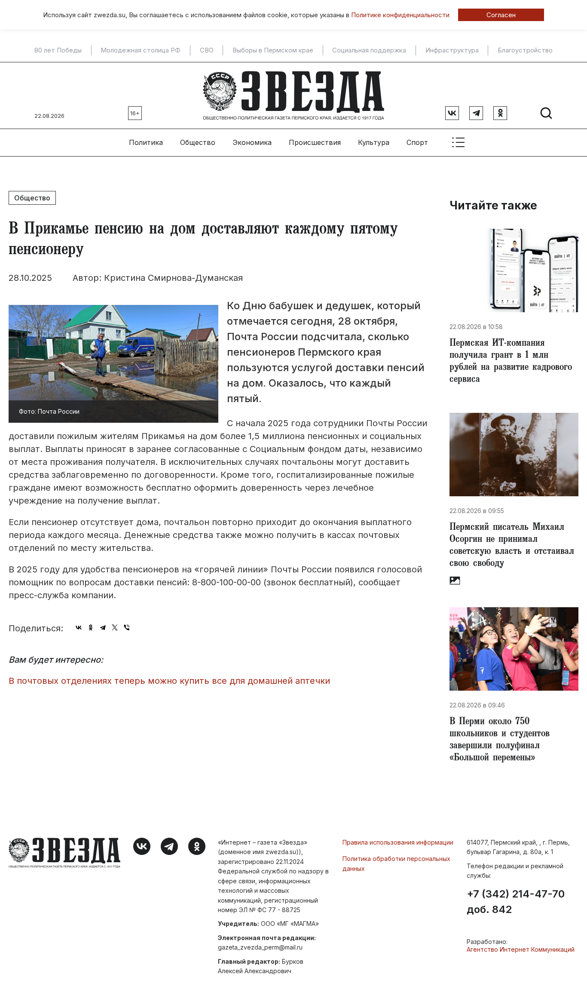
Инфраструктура (452, 50)
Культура (373, 142)
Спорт (417, 142)
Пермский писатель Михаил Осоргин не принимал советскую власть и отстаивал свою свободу (511, 546)
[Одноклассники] (91, 627)
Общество (197, 142)
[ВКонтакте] (78, 627)
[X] (115, 627)
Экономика (252, 142)
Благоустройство (525, 50)
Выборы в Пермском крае (272, 50)
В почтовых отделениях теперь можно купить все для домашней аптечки (169, 681)
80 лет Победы (58, 50)
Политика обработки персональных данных (396, 863)
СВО (207, 50)
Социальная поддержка (369, 50)
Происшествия (315, 142)
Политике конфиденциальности (400, 15)
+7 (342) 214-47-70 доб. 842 (516, 901)
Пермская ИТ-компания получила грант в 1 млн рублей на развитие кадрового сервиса (510, 362)
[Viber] (127, 627)
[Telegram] (103, 627)
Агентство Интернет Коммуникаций (521, 949)
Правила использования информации (397, 842)
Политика (146, 142)
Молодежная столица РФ (140, 50)
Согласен (501, 15)
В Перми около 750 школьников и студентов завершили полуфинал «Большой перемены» (499, 740)
